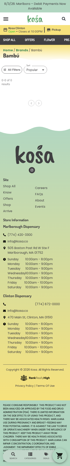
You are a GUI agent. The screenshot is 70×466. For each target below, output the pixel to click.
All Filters (14, 69)
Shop (7, 205)
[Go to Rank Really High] (35, 378)
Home (8, 50)
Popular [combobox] (32, 70)
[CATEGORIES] (30, 454)
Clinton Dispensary (17, 295)
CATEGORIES (30, 458)
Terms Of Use (45, 386)
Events (40, 206)
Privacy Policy (24, 386)
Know (7, 192)
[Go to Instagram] (32, 170)
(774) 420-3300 (20, 235)
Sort (28, 65)
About (39, 200)
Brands (22, 50)
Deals (46, 458)
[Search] (13, 454)
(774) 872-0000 (47, 304)
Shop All (9, 186)
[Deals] (46, 454)
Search (13, 458)
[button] (6, 19)
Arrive (7, 211)
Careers (41, 188)
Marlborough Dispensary (21, 226)
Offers (8, 198)
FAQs (39, 194)
